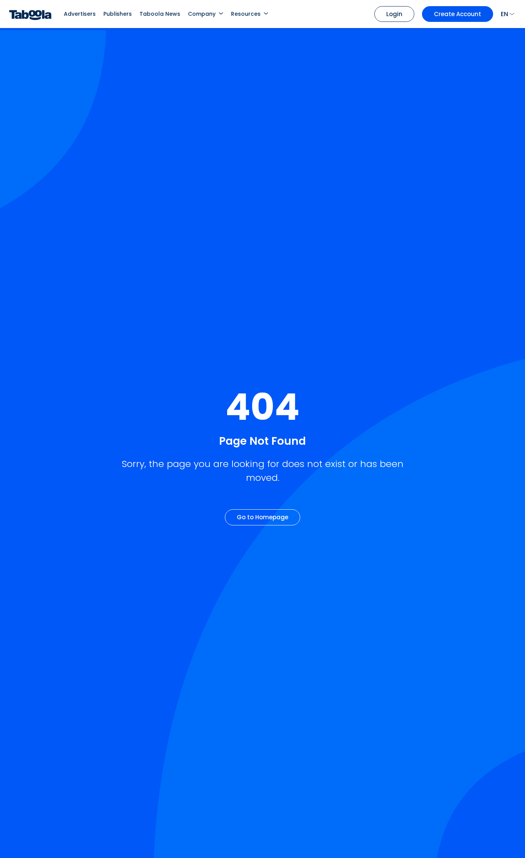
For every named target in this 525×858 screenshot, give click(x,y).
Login (394, 14)
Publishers (117, 14)
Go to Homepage (262, 517)
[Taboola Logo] (30, 14)
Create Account (457, 14)
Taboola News (160, 14)
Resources (246, 14)
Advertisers (80, 14)
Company (202, 14)
